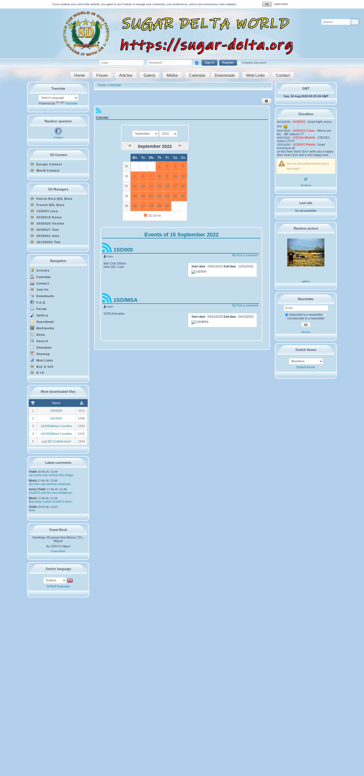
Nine (32, 510)
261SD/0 (56, 418)
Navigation (58, 261)
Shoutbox (43, 347)
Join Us (42, 289)
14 (151, 186)
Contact (283, 75)
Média (172, 75)
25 (183, 196)
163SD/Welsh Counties (56, 426)
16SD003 (298, 122)
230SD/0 (56, 411)
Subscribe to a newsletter (305, 314)
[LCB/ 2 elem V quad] (305, 265)
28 (151, 206)
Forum (102, 75)
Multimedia (44, 328)
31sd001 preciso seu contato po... (51, 492)
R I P (39, 373)
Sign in (209, 62)
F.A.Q (40, 302)
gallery (306, 281)
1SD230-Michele (303, 137)
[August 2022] (130, 146)
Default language (58, 586)
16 (167, 186)
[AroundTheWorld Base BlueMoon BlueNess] (306, 361)
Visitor (33, 471)
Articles (125, 75)
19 (135, 196)
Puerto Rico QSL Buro (53, 199)
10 (175, 176)
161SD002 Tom (48, 242)
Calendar (197, 75)
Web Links (255, 75)
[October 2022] (180, 146)
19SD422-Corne (303, 130)
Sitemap (42, 354)
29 (159, 206)
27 (143, 206)
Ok (267, 4)
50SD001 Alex (47, 236)
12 (135, 186)
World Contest (47, 170)
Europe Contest (48, 164)
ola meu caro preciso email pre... (51, 484)
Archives (306, 185)
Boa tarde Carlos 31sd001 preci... (51, 501)
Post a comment (247, 255)
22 (159, 196)
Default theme (305, 367)
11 (183, 176)
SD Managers (58, 189)
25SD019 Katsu (48, 217)
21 (151, 196)
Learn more (281, 3)
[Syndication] (98, 111)
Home (79, 75)
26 (135, 206)
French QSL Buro (49, 205)
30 (167, 206)
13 (143, 186)
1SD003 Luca (46, 211)
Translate (71, 103)
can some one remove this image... (52, 475)
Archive (306, 332)
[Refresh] (305, 179)
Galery (149, 75)
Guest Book (58, 551)
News (40, 334)
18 (183, 186)
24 (175, 196)
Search (41, 341)
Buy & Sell (44, 366)
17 (175, 186)
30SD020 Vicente (49, 223)
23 (167, 196)
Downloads (225, 75)
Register (228, 62)
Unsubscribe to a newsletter (306, 318)
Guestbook (44, 322)
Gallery (41, 315)
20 (143, 196)
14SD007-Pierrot (303, 144)
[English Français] (55, 580)
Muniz (33, 480)
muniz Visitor (37, 489)
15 (159, 186)
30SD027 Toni (47, 230)
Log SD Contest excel (56, 441)
